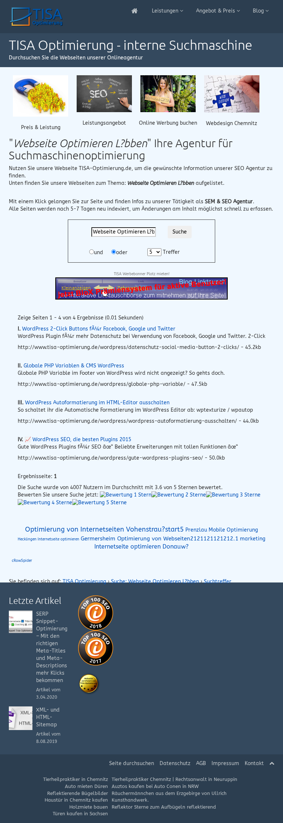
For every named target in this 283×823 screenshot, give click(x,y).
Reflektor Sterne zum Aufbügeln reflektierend (164, 807)
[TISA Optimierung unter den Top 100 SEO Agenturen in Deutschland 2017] (95, 647)
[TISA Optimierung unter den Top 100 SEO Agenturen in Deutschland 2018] (95, 612)
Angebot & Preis (216, 11)
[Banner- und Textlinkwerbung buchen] (168, 93)
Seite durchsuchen (131, 763)
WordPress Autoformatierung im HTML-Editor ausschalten (97, 403)
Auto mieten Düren (86, 786)
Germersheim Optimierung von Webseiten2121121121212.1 (159, 538)
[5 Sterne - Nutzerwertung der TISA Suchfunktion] (99, 502)
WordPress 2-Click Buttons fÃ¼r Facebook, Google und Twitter (98, 329)
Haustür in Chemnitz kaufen (76, 800)
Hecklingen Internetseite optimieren (48, 539)
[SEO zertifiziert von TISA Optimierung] (89, 684)
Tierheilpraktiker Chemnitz (141, 779)
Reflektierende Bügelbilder (77, 793)
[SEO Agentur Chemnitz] (135, 11)
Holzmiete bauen (88, 807)
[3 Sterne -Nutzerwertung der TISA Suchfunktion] (233, 495)
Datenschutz (175, 763)
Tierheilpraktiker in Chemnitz (75, 779)
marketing (252, 539)
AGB (201, 763)
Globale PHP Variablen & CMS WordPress (74, 366)
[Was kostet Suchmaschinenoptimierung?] (40, 95)
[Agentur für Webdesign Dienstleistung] (231, 93)
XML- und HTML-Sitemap (48, 717)
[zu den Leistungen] (104, 93)
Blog (259, 11)
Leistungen (166, 11)
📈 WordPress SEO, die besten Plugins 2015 (78, 439)
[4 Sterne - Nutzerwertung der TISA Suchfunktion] (45, 502)
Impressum (225, 763)
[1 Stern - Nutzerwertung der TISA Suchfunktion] (125, 495)
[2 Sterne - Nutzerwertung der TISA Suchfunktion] (178, 495)
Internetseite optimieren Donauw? (141, 546)
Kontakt (254, 763)
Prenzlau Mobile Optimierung (221, 530)
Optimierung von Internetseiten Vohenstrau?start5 (104, 529)
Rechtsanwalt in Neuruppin (206, 779)
